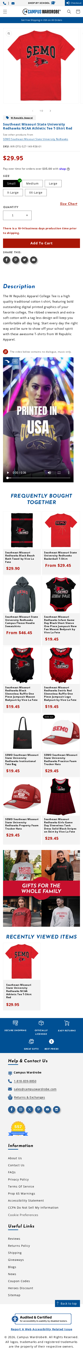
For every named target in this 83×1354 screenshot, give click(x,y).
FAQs (12, 1172)
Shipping (15, 1253)
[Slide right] (50, 110)
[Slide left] (32, 110)
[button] (5, 11)
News (12, 1274)
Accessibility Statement (26, 1200)
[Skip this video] (7, 361)
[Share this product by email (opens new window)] (33, 259)
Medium (32, 183)
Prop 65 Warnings (21, 1193)
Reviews (14, 1239)
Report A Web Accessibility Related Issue (41, 1329)
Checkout (76, 2)
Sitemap (14, 1295)
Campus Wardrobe (31, 1337)
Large (53, 183)
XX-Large (36, 192)
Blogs (12, 1267)
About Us (15, 1158)
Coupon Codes (19, 1281)
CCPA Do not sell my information (33, 1207)
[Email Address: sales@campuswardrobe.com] (13, 3)
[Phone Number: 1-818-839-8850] (5, 3)
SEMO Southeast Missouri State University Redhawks (35, 139)
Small (11, 183)
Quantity (10, 207)
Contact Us (16, 1165)
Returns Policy (19, 1246)
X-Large (13, 192)
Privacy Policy (18, 1179)
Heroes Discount (20, 1288)
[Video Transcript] (15, 361)
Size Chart (68, 204)
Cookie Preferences (23, 1215)
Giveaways (16, 1260)
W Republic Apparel (22, 117)
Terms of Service (21, 1186)
